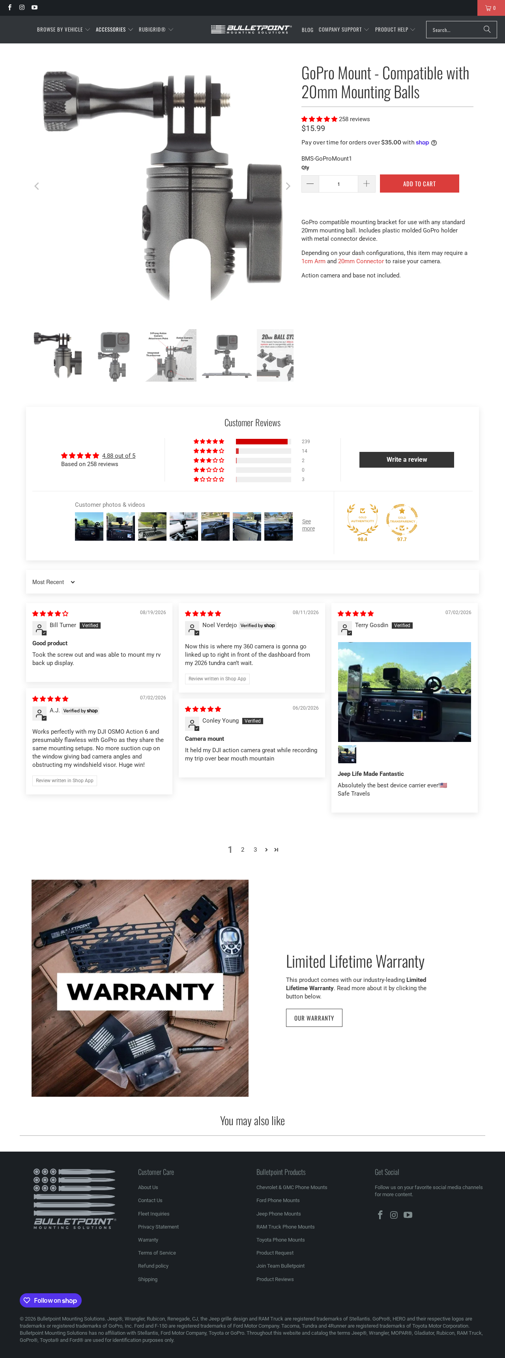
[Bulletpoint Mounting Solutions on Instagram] (21, 7)
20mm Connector (361, 261)
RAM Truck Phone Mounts (285, 1227)
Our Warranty (314, 1017)
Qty (305, 167)
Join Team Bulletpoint (280, 1266)
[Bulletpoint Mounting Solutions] (251, 29)
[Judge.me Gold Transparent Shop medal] (402, 520)
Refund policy (153, 1266)
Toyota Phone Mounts (280, 1240)
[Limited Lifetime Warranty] (140, 988)
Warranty (148, 1240)
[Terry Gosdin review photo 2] (347, 754)
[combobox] (461, 29)
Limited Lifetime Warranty (355, 960)
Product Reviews (275, 1279)
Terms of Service (157, 1253)
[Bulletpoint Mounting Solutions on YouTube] (34, 7)
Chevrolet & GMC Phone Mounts (291, 1187)
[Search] (487, 29)
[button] (64, 29)
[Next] (287, 186)
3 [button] (255, 849)
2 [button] (242, 849)
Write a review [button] (407, 459)
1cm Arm (313, 261)
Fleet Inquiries (154, 1214)
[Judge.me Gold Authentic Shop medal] (362, 520)
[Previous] (37, 186)
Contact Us (150, 1200)
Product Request (275, 1253)
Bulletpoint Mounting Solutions (71, 1319)
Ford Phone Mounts (278, 1200)
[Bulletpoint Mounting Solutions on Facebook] (9, 7)
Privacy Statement (158, 1227)
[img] (50, 613)
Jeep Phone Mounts (278, 1214)
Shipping (147, 1279)
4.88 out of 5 (118, 455)
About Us (148, 1187)
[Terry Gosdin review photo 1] (404, 692)
